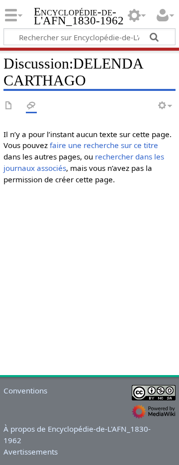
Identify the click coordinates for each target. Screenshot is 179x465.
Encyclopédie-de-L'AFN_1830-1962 (79, 17)
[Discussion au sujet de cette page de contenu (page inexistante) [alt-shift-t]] (31, 106)
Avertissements (30, 452)
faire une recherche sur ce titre (104, 145)
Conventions (25, 390)
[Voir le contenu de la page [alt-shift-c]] (8, 106)
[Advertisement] (89, 282)
